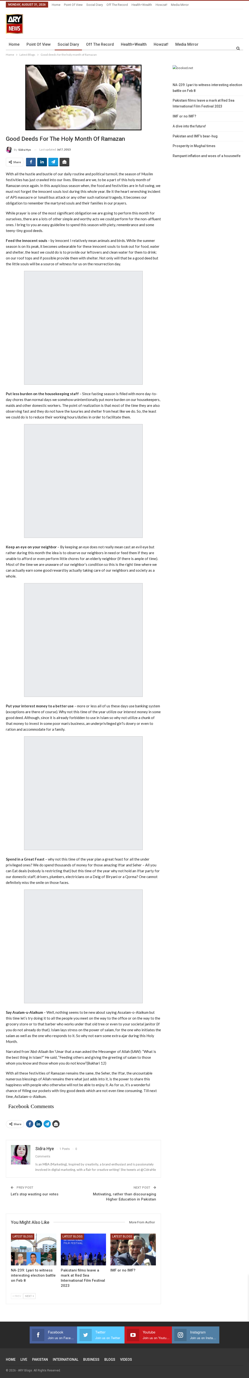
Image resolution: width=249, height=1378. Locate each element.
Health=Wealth (142, 5)
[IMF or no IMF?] (133, 1249)
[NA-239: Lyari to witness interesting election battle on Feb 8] (33, 1249)
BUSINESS (91, 1359)
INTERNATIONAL (65, 1359)
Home (56, 5)
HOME (11, 1359)
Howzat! (161, 5)
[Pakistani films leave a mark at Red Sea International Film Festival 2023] (83, 1249)
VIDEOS (126, 1359)
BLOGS (109, 1359)
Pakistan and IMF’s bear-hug (195, 136)
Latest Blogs (23, 1236)
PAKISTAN (40, 1359)
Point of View (73, 5)
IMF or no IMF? (184, 116)
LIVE (23, 1359)
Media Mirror (180, 5)
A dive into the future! (189, 126)
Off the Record (117, 5)
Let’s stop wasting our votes (34, 1194)
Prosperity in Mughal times (194, 146)
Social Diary (94, 5)
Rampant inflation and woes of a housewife (206, 156)
